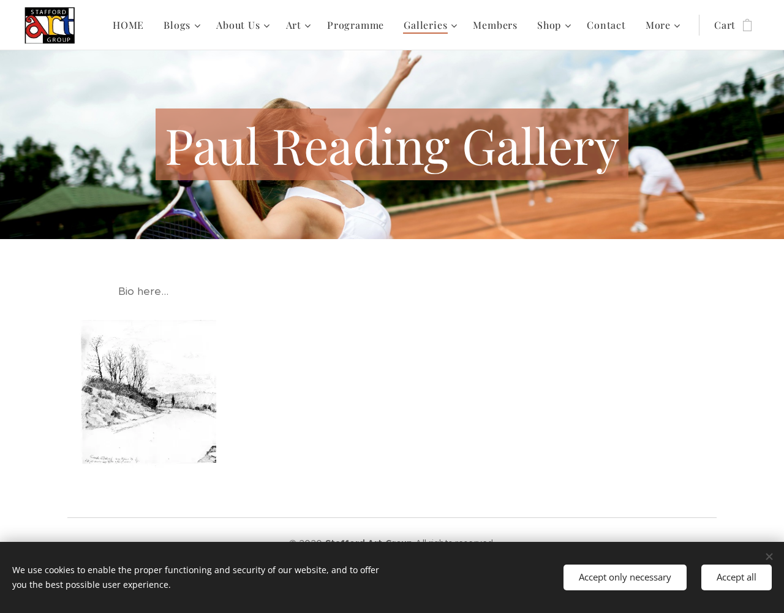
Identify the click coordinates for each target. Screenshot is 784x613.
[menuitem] (132, 25)
